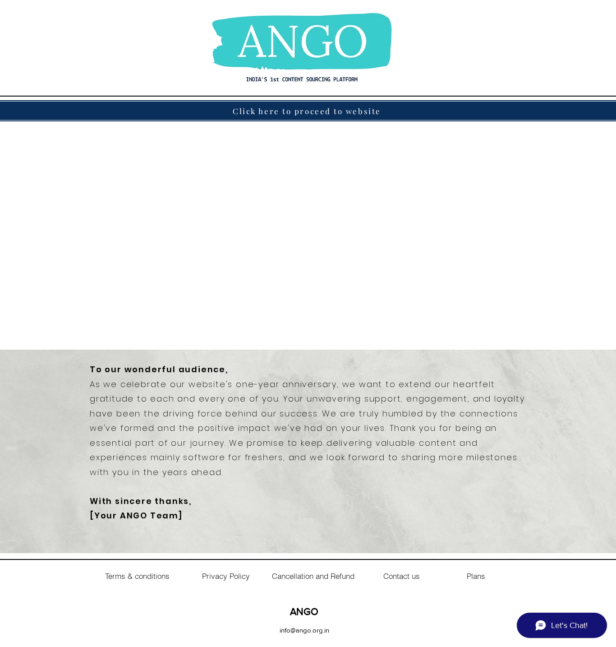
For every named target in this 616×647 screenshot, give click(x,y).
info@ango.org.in (304, 630)
